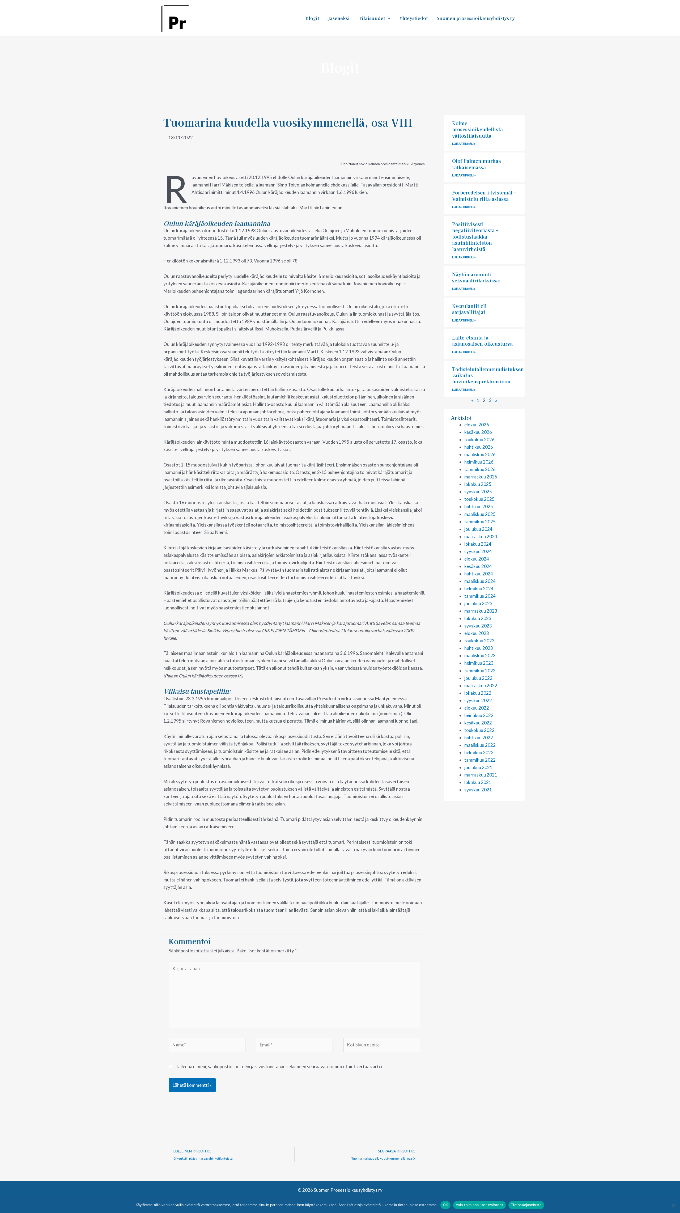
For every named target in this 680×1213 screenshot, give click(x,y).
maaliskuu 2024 (480, 581)
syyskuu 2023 (478, 626)
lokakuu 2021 (477, 782)
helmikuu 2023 (479, 663)
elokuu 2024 (476, 559)
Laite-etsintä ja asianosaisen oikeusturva (482, 340)
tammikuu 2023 (480, 670)
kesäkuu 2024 (478, 566)
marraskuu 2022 (480, 685)
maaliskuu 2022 (480, 745)
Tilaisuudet (372, 18)
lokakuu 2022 (477, 693)
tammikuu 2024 (480, 596)
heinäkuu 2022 (479, 715)
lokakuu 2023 (477, 618)
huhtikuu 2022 (478, 737)
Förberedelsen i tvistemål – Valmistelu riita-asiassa (484, 195)
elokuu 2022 (476, 708)
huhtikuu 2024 (478, 573)
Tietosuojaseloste (526, 1205)
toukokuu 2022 (479, 730)
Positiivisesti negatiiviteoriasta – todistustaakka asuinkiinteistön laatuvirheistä (475, 236)
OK (445, 1205)
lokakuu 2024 (477, 544)
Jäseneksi (339, 18)
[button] (387, 18)
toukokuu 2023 (479, 640)
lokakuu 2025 (477, 484)
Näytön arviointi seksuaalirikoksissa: (476, 277)
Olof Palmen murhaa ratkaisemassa (476, 163)
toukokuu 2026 (479, 439)
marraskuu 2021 (480, 775)
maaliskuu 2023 (480, 655)
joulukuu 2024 (478, 529)
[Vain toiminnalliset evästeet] (673, 1205)
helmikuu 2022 (479, 752)
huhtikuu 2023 (478, 648)
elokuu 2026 (476, 424)
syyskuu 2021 (478, 789)
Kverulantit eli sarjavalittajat (469, 308)
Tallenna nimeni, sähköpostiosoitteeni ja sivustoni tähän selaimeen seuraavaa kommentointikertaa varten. (280, 1066)
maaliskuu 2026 (480, 454)
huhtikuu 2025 (478, 506)
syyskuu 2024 (478, 551)
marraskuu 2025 (480, 477)
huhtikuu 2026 (478, 447)
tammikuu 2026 (480, 469)
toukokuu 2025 (479, 499)
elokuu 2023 (476, 633)
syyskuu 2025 (478, 491)
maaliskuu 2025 (480, 514)
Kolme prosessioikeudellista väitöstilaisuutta (477, 129)
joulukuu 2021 (478, 767)
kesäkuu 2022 (478, 723)
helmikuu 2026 (479, 462)
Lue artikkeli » (464, 144)
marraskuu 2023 (480, 611)
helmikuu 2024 (479, 588)
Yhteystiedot (413, 18)
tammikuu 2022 (480, 760)
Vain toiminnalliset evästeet (479, 1205)
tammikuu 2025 (480, 521)
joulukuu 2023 (478, 603)
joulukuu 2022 (478, 678)
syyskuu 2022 (478, 700)
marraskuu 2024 (480, 536)
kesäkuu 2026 (478, 432)
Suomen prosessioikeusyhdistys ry (476, 18)
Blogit (312, 18)
